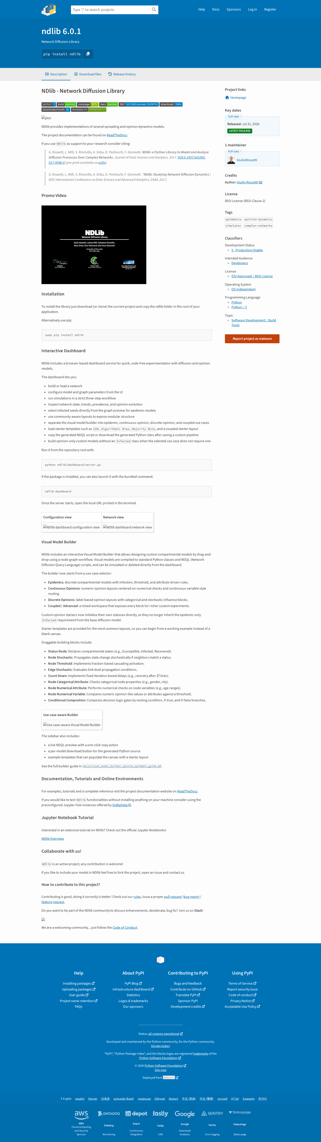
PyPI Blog (131, 983)
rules (137, 896)
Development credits (186, 1006)
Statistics (133, 995)
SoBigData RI (121, 805)
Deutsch (173, 1099)
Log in (252, 9)
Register (270, 9)
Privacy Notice (240, 1001)
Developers (239, 263)
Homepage (238, 97)
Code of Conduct (125, 927)
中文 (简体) (189, 1099)
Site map (160, 1070)
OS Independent (243, 289)
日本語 (105, 1099)
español (79, 1099)
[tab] (56, 74)
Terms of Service (240, 983)
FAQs (78, 1006)
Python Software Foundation (158, 1058)
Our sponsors (133, 1006)
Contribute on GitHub (186, 989)
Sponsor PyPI (188, 1001)
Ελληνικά (160, 1099)
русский (222, 1099)
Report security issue (242, 989)
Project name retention (77, 1001)
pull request (173, 896)
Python (236, 302)
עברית (235, 1099)
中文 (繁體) (207, 1099)
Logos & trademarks (133, 1001)
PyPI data (233, 117)
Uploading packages (77, 989)
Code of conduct (241, 995)
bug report (191, 896)
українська (144, 1099)
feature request (52, 902)
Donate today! (160, 1046)
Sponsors (234, 9)
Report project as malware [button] (252, 338)
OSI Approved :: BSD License (252, 276)
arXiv (102, 162)
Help (201, 9)
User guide (77, 995)
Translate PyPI (186, 995)
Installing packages (77, 983)
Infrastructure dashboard (131, 989)
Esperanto (248, 1099)
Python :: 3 (239, 307)
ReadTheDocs (117, 135)
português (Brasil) (124, 1099)
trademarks (200, 1053)
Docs (215, 9)
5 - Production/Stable (247, 250)
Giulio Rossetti (247, 182)
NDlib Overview (52, 838)
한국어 (262, 1099)
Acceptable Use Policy (240, 1006)
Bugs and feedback (188, 983)
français (92, 1099)
